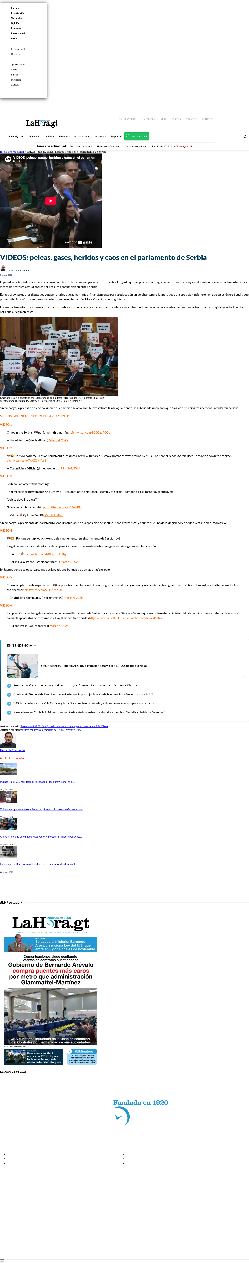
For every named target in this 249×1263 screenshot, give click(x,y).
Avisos (14, 69)
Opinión (15, 23)
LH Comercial (18, 49)
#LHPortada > (11, 902)
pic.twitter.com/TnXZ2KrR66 (26, 460)
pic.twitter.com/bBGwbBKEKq (45, 554)
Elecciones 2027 (160, 146)
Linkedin (15, 1211)
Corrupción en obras (135, 146)
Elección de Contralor (108, 146)
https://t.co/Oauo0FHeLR (106, 618)
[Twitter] (236, 105)
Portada (15, 8)
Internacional (18, 33)
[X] (5, 1216)
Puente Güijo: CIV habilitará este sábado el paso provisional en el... (37, 781)
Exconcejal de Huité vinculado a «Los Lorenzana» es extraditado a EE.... (39, 863)
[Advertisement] (101, 886)
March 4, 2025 (58, 440)
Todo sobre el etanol (81, 146)
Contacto (15, 85)
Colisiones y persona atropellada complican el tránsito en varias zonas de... (41, 809)
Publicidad (16, 80)
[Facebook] (218, 105)
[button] (245, 136)
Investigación (17, 13)
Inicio (3, 151)
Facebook (15, 1203)
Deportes (15, 54)
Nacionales (16, 18)
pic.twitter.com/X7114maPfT (62, 507)
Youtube (15, 1220)
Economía (16, 28)
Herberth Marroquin (18, 270)
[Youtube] (242, 105)
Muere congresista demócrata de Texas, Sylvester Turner (52, 729)
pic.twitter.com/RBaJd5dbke (144, 618)
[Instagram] (224, 105)
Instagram (16, 1207)
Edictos (14, 74)
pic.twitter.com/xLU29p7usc (44, 590)
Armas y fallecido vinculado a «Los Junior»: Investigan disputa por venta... (41, 836)
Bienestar (15, 38)
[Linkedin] (230, 105)
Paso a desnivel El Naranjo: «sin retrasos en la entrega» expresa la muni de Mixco (64, 726)
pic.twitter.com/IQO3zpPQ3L (90, 432)
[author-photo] (8, 746)
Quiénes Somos (18, 64)
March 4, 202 (69, 562)
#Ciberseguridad (183, 146)
